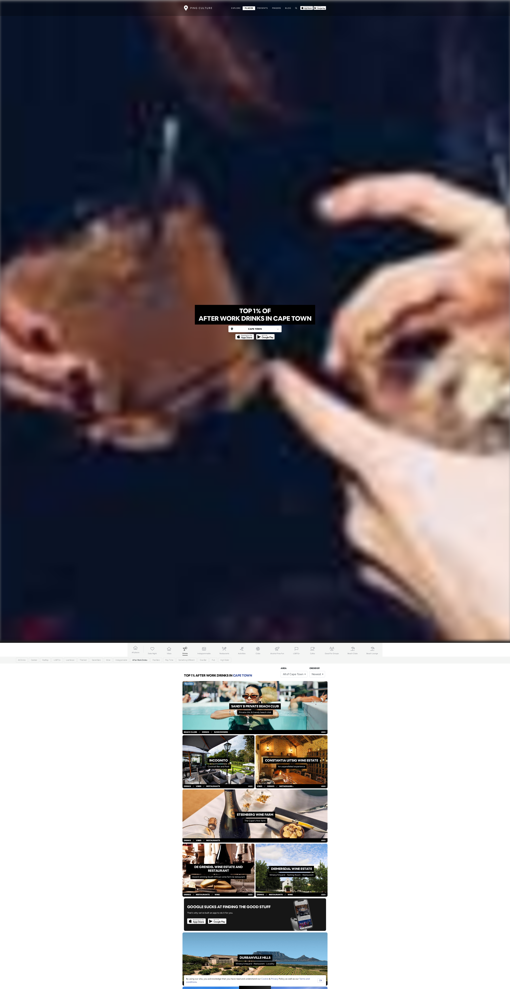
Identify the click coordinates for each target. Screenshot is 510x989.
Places (249, 8)
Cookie (264, 978)
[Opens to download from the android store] (319, 7)
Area (284, 668)
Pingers (276, 8)
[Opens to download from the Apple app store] (306, 7)
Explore (236, 8)
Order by (314, 668)
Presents (262, 8)
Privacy (274, 978)
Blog (288, 8)
